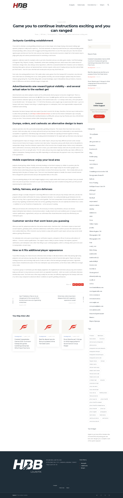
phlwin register (93, 411)
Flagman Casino (93, 361)
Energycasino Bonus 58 (96, 175)
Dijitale (14, 495)
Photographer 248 (94, 235)
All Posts (43, 34)
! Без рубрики (93, 134)
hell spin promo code (94, 373)
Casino (91, 168)
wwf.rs (91, 283)
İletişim (83, 468)
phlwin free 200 (93, 408)
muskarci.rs (92, 213)
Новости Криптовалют (96, 313)
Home (37, 34)
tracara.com (93, 265)
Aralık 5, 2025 (27, 336)
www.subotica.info (94, 310)
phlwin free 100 (104, 399)
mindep (91, 209)
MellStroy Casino (103, 392)
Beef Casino (100, 335)
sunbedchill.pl (93, 261)
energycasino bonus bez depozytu (97, 348)
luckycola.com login (94, 383)
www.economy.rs (94, 295)
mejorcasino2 (93, 201)
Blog (90, 153)
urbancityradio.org (95, 276)
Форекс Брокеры (94, 321)
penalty (91, 227)
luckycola (102, 380)
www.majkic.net (94, 302)
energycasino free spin (95, 351)
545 (90, 138)
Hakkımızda (84, 465)
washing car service (94, 418)
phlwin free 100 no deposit (96, 402)
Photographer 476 (94, 239)
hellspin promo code (94, 376)
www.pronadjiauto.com (96, 306)
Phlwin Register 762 (95, 231)
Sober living (93, 250)
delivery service (93, 345)
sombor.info (93, 254)
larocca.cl (92, 194)
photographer (103, 411)
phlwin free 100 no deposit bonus (97, 405)
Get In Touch (99, 116)
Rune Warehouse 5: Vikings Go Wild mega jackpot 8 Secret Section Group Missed (73, 343)
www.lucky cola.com (94, 421)
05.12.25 (98, 67)
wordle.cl (92, 280)
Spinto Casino (93, 415)
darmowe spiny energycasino (96, 342)
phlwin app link (93, 399)
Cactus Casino (93, 338)
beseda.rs (92, 145)
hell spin (103, 361)
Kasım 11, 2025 (61, 22)
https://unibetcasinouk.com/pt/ (41, 113)
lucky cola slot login (94, 389)
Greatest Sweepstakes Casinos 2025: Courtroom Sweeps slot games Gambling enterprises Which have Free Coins (23, 344)
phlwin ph (102, 408)
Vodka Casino (103, 415)
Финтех (91, 317)
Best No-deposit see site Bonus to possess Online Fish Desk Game (47, 341)
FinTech (91, 179)
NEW (91, 216)
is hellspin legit (93, 380)
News (91, 220)
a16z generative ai (94, 141)
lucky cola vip (93, 392)
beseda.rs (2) (93, 149)
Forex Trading (93, 183)
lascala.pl (92, 198)
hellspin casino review (95, 370)
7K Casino (92, 335)
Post (90, 242)
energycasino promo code (95, 357)
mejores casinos (94, 205)
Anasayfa (83, 463)
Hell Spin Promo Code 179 (97, 186)
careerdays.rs (93, 164)
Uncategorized (52, 34)
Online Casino (93, 224)
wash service (105, 418)
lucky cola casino (93, 386)
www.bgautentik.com (95, 291)
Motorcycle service (94, 396)
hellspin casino (93, 364)
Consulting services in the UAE (98, 171)
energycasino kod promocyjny (96, 354)
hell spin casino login (94, 367)
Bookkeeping (93, 156)
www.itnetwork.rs (94, 298)
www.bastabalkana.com (96, 287)
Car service (102, 338)
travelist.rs (92, 269)
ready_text (92, 246)
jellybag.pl (92, 190)
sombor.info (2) (94, 257)
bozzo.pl (91, 160)
